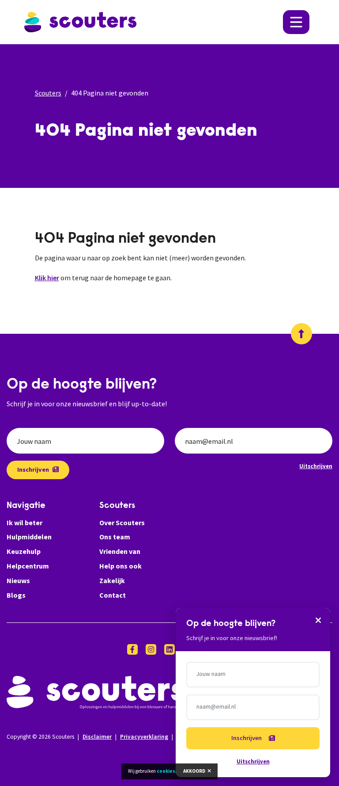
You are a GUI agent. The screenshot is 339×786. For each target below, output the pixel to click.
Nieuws (18, 580)
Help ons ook (120, 565)
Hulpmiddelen (29, 536)
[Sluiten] (318, 619)
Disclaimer (97, 736)
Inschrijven (33, 469)
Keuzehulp (24, 551)
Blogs (16, 595)
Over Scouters (122, 522)
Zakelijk (112, 580)
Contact (112, 595)
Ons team (114, 536)
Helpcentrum (28, 565)
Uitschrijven (315, 465)
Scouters (48, 92)
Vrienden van (119, 551)
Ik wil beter (24, 522)
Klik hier (47, 277)
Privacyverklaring (144, 736)
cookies (166, 771)
